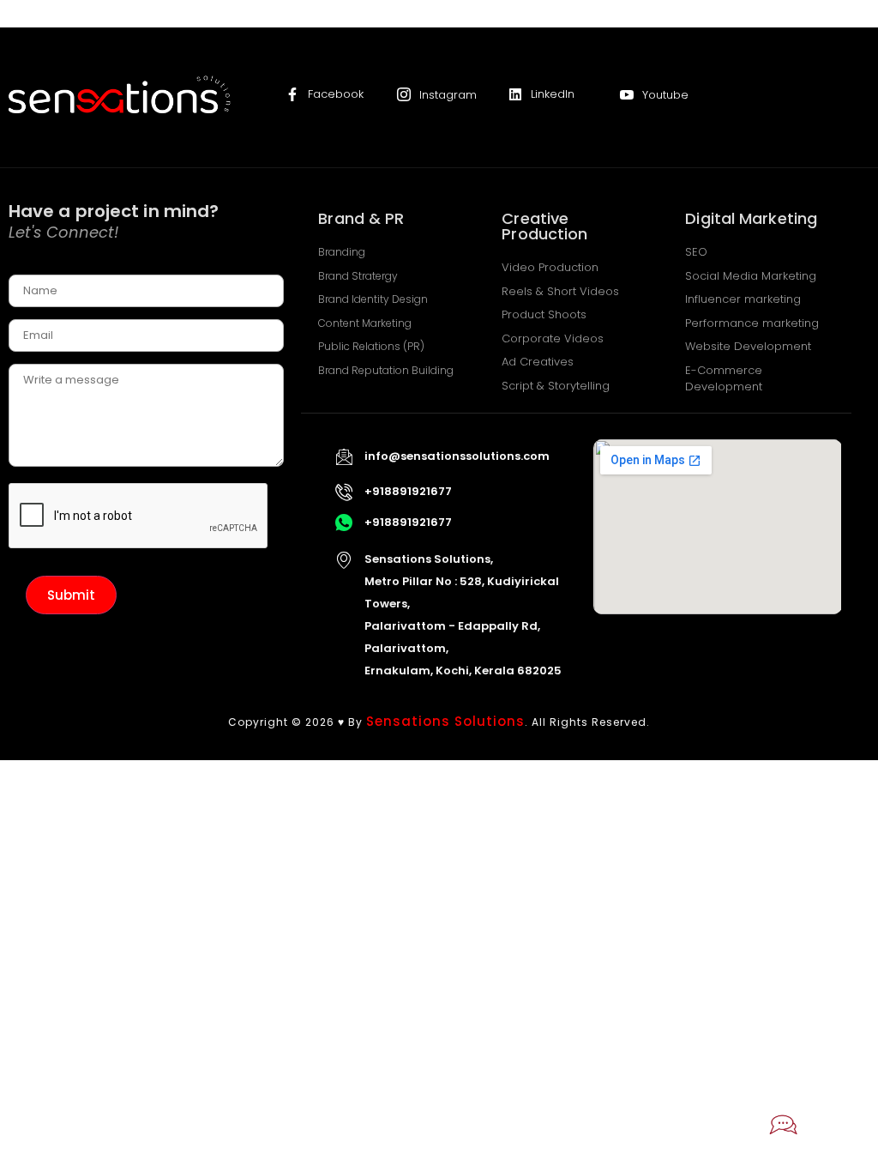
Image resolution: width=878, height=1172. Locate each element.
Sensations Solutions (445, 721)
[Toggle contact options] (783, 1124)
